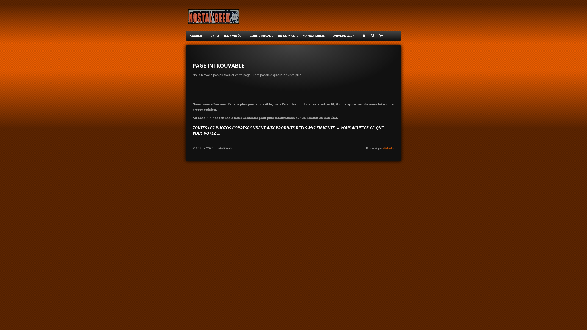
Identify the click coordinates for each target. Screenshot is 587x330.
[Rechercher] (372, 35)
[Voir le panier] (381, 36)
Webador (388, 148)
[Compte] (364, 36)
